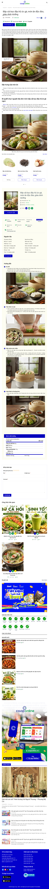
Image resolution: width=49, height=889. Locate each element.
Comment (5, 479)
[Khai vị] (15, 533)
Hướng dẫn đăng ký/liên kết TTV (8, 858)
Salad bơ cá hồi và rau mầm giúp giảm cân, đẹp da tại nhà (28, 671)
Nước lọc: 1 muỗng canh (9, 248)
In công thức (20, 24)
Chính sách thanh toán (28, 856)
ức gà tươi (14, 107)
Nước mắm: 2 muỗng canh (10, 245)
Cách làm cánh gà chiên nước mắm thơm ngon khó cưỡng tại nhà (30, 640)
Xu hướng (32, 204)
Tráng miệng (21, 629)
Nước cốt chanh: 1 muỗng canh (31, 245)
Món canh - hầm (16, 621)
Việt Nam (27, 202)
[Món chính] (15, 571)
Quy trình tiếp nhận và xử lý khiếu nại (9, 860)
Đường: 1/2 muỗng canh (30, 248)
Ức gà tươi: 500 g (8, 239)
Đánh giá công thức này (8, 470)
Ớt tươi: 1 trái (7, 250)
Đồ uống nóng (4, 621)
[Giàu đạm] (32, 208)
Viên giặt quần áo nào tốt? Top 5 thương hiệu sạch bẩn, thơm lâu (27, 811)
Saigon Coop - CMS (16, 886)
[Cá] (10, 571)
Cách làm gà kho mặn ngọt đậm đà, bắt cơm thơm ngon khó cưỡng (30, 656)
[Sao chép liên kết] (45, 18)
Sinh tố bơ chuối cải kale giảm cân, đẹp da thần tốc (27, 687)
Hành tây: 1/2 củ (7, 243)
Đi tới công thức (7, 24)
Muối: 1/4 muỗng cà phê (30, 252)
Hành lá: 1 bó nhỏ (28, 243)
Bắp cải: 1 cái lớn (8, 241)
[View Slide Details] (24, 597)
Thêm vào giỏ (8, 179)
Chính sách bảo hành (28, 861)
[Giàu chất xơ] (29, 208)
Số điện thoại (27, 473)
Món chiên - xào (21, 621)
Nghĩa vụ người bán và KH (7, 861)
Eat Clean (28, 204)
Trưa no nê (27, 629)
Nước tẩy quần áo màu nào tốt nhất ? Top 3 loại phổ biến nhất (26, 830)
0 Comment (10, 804)
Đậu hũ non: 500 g (29, 239)
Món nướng (44, 621)
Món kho (33, 621)
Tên (4, 473)
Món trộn (4, 629)
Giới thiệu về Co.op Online (7, 854)
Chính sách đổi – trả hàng (29, 863)
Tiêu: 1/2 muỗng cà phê (9, 252)
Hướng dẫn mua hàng (6, 856)
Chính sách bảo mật (28, 854)
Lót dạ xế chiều (10, 621)
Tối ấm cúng (15, 629)
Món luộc (39, 621)
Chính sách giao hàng (28, 858)
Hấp (29, 200)
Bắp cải (4, 104)
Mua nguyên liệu (8, 255)
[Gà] (26, 208)
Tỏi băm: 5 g (27, 250)
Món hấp (27, 621)
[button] (23, 184)
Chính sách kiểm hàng (28, 860)
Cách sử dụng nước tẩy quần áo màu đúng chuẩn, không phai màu (27, 820)
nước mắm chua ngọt (28, 110)
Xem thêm (45, 154)
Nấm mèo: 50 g (28, 241)
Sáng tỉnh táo (10, 629)
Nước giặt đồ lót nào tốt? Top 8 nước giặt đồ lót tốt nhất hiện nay (27, 839)
